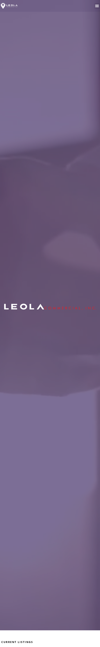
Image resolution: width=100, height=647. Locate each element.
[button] (97, 6)
